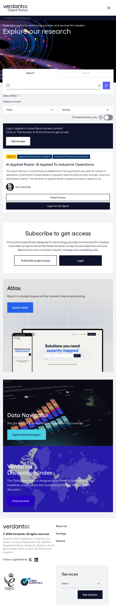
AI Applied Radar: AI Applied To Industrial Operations (50, 164)
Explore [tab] (86, 73)
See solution (90, 594)
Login (80, 260)
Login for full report (58, 206)
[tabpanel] (58, 85)
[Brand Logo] (15, 7)
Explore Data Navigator (26, 434)
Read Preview (58, 197)
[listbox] (86, 109)
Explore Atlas (20, 307)
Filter (10, 109)
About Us (61, 526)
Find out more (20, 501)
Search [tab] (30, 73)
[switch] (108, 117)
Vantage (61, 533)
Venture (60, 540)
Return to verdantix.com (18, 18)
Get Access (18, 141)
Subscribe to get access (35, 260)
